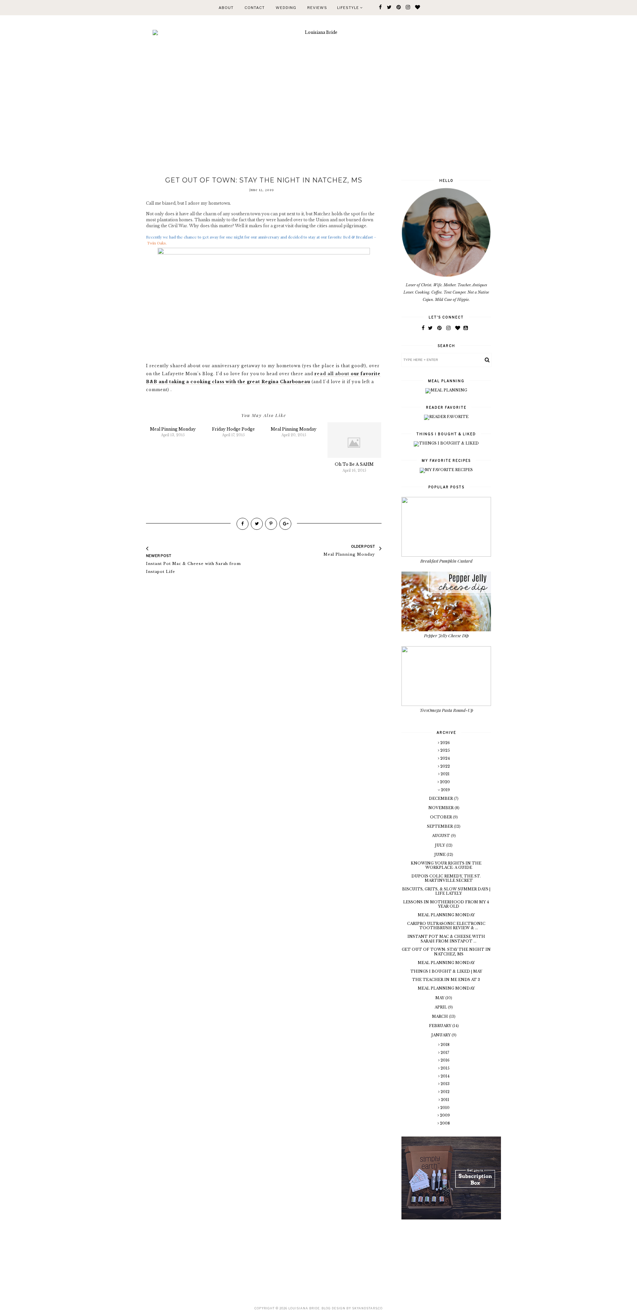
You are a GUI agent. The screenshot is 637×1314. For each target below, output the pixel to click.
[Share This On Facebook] (242, 524)
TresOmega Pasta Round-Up (446, 710)
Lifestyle (348, 7)
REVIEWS (317, 7)
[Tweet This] (257, 524)
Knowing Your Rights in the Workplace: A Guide (446, 865)
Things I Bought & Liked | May (446, 971)
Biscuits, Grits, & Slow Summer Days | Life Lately (446, 891)
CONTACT (255, 7)
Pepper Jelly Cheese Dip (446, 635)
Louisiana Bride (304, 1308)
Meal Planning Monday (446, 915)
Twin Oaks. (157, 242)
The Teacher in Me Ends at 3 (446, 979)
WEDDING (286, 7)
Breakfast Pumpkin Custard (446, 561)
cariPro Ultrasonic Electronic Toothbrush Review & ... (446, 925)
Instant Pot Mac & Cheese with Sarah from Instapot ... (446, 938)
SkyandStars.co (367, 1308)
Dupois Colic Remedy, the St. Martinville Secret (446, 878)
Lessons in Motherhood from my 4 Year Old (446, 904)
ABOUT (226, 7)
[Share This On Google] (285, 524)
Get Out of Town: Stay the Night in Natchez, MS (446, 951)
